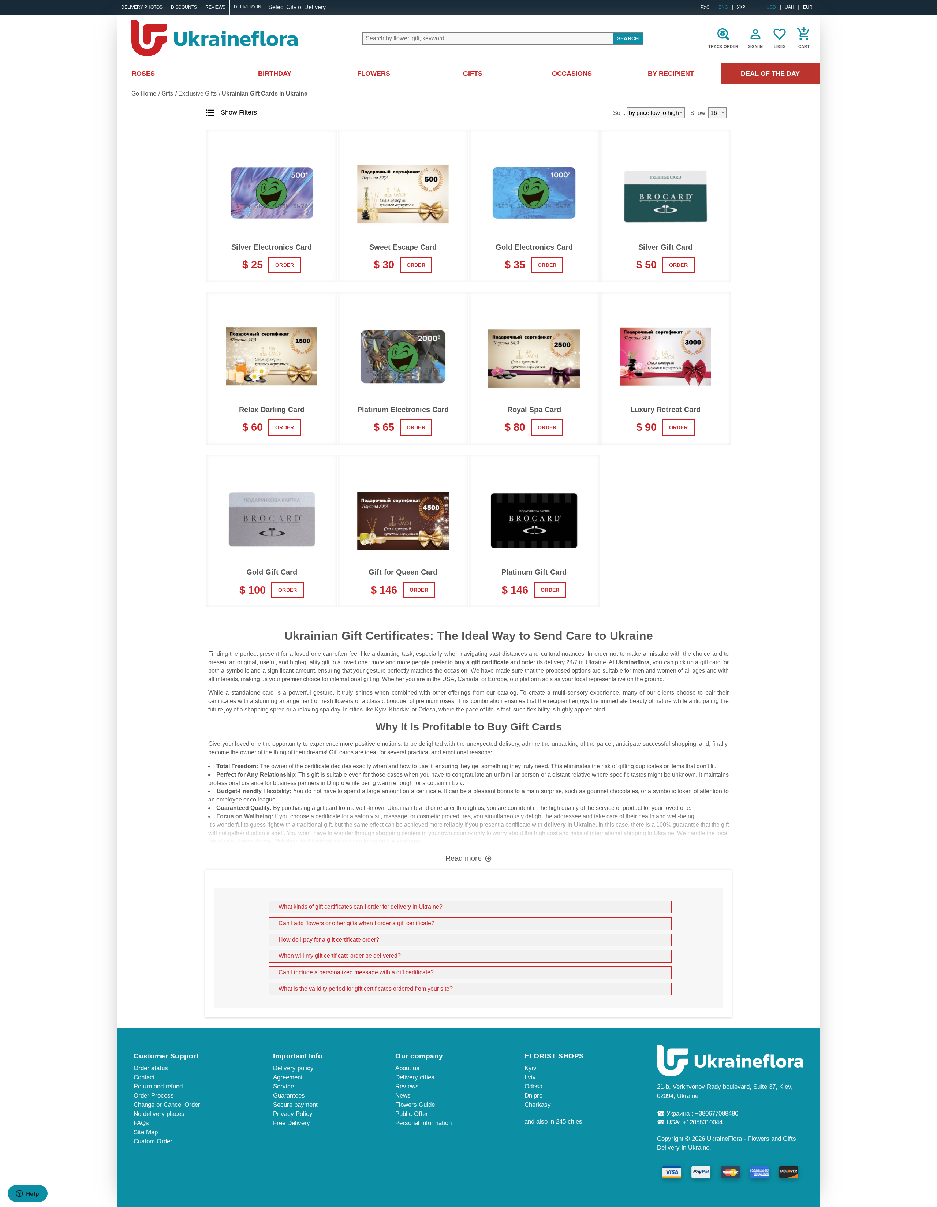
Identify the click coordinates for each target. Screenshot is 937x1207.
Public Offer (411, 1113)
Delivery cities (414, 1077)
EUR (808, 7)
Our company (419, 1056)
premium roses (435, 701)
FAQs (141, 1123)
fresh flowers (336, 701)
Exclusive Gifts (197, 93)
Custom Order (153, 1141)
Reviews (215, 7)
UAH (789, 7)
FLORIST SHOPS (554, 1056)
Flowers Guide (415, 1104)
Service (283, 1086)
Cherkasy (538, 1104)
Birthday (274, 73)
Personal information (423, 1123)
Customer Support (166, 1056)
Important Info (297, 1056)
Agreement (288, 1077)
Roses (143, 73)
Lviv (457, 783)
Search (628, 38)
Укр (741, 7)
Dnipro (335, 783)
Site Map (146, 1132)
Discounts (184, 7)
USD (771, 7)
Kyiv (380, 709)
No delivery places (159, 1113)
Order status (151, 1068)
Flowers (373, 73)
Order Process (154, 1095)
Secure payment (295, 1104)
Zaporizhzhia (254, 841)
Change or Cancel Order (167, 1104)
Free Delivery (291, 1123)
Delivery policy (293, 1068)
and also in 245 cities (553, 1121)
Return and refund (158, 1086)
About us (407, 1068)
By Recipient (671, 73)
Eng (723, 7)
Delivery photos (142, 7)
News (403, 1095)
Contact (144, 1077)
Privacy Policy (293, 1113)
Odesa (427, 709)
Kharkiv (399, 709)
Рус (705, 7)
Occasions (572, 73)
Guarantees (289, 1095)
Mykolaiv (285, 841)
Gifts (472, 73)
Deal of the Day (770, 73)
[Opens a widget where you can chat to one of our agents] (27, 1194)
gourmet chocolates (612, 791)
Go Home (143, 93)
